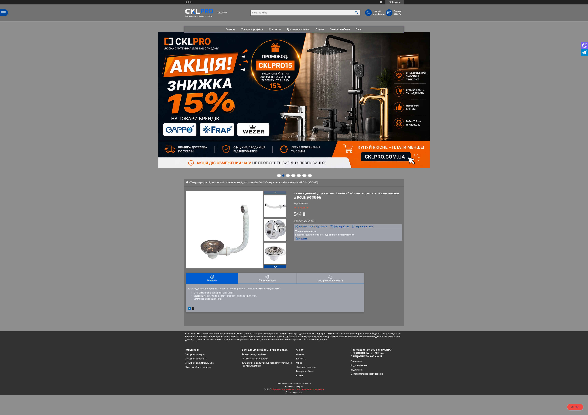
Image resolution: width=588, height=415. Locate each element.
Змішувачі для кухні (195, 354)
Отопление (356, 361)
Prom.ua (307, 384)
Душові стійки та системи (198, 367)
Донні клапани (216, 182)
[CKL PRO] (200, 13)
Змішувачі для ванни (195, 358)
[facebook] (189, 309)
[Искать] (356, 13)
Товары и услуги (251, 29)
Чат (577, 407)
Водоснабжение (359, 365)
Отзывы (300, 354)
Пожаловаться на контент (283, 389)
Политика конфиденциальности (310, 389)
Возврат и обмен (340, 29)
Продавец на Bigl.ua (294, 386)
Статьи (319, 29)
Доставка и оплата (298, 29)
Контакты (275, 29)
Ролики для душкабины (254, 354)
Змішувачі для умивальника (199, 363)
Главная (230, 29)
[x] (193, 309)
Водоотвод (356, 369)
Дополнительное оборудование (367, 374)
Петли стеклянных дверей (255, 358)
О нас (359, 29)
